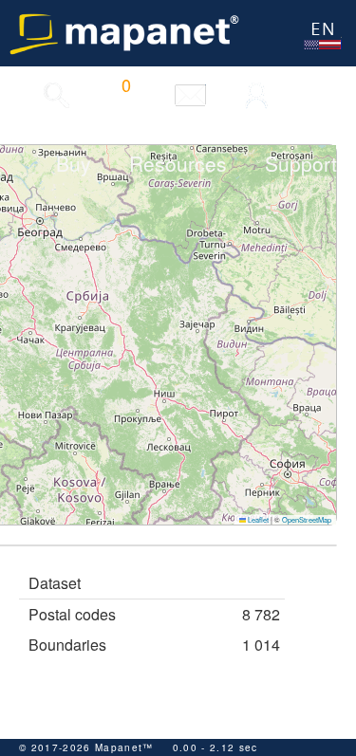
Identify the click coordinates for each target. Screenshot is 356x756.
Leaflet (257, 519)
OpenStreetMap (306, 519)
